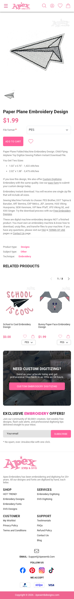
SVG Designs (10, 509)
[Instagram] (42, 570)
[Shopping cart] (68, 6)
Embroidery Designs (13, 499)
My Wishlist (9, 520)
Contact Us (19, 233)
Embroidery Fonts (12, 504)
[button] (37, 52)
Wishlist (60, 6)
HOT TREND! (10, 494)
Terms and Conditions (14, 530)
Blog (39, 540)
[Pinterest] (32, 570)
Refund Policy (44, 530)
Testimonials (44, 520)
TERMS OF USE (57, 230)
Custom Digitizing (52, 179)
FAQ (44, 230)
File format (9, 130)
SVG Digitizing (44, 499)
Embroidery (25, 256)
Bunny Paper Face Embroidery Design (54, 326)
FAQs (40, 525)
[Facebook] (23, 570)
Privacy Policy (10, 525)
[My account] (52, 6)
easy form (53, 182)
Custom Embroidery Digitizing (37, 386)
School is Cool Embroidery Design (17, 326)
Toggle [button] (6, 6)
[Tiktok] (51, 570)
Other (24, 251)
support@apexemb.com (41, 556)
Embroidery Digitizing (48, 494)
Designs (25, 246)
